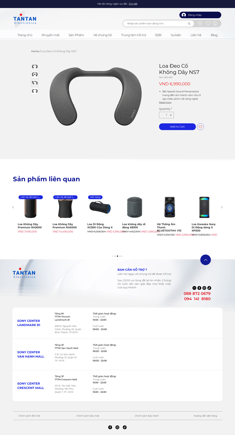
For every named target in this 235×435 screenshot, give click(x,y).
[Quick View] (135, 207)
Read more (165, 102)
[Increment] (171, 115)
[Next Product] (222, 207)
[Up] (205, 260)
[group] (117, 223)
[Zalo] (194, 288)
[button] (215, 23)
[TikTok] (209, 288)
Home (35, 51)
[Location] (200, 23)
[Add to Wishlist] (200, 126)
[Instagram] (204, 288)
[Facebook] (199, 288)
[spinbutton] (166, 115)
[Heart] (208, 23)
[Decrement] (162, 115)
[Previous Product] (13, 207)
